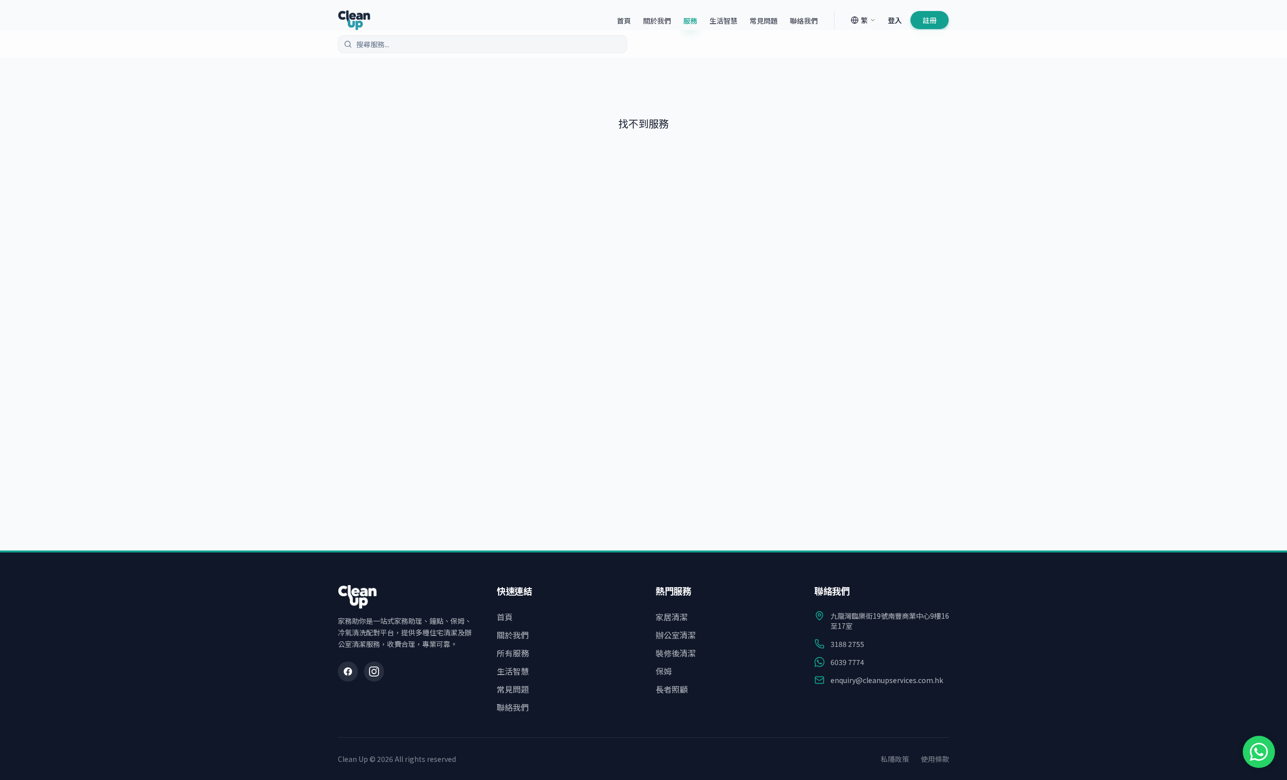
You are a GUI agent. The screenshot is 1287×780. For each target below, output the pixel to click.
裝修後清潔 (676, 653)
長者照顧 (672, 689)
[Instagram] (374, 671)
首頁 (624, 21)
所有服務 (513, 653)
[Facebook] (348, 671)
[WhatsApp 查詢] (1259, 752)
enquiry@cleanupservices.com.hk (887, 680)
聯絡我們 (804, 21)
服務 (690, 21)
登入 (895, 20)
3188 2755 (847, 644)
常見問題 (764, 21)
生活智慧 (723, 21)
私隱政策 (895, 759)
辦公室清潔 (676, 635)
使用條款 (935, 759)
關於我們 (657, 21)
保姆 (664, 671)
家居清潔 (672, 617)
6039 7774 (847, 662)
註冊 (930, 20)
